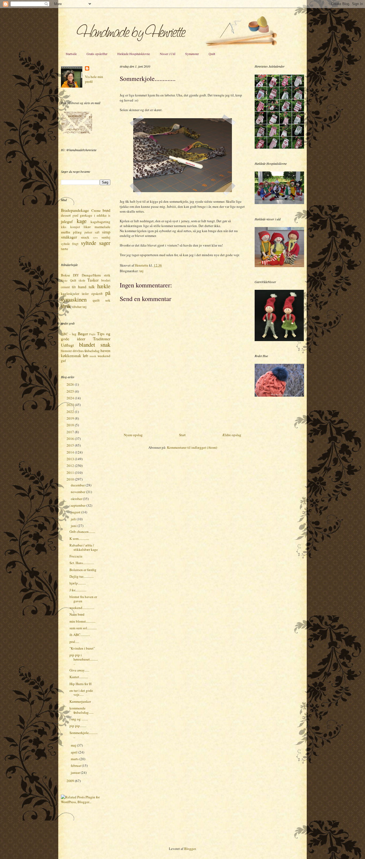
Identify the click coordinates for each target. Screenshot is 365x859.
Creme (96, 210)
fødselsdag (92, 350)
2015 (71, 445)
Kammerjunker (80, 701)
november (78, 491)
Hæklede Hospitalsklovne (133, 54)
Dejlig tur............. (81, 576)
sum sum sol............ (83, 628)
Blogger (190, 848)
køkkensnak (71, 355)
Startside (71, 54)
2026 (71, 384)
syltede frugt (69, 244)
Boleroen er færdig (82, 569)
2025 (71, 391)
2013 (71, 458)
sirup (106, 232)
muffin (65, 232)
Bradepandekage (75, 210)
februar (76, 765)
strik (66, 306)
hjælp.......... (77, 583)
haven (105, 350)
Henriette (142, 265)
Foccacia (75, 556)
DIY (76, 275)
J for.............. (77, 590)
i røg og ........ (78, 719)
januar (76, 772)
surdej (106, 237)
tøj (141, 270)
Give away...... (79, 670)
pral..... (74, 641)
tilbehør (77, 307)
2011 (71, 472)
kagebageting (100, 221)
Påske (64, 280)
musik (93, 356)
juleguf (67, 221)
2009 (71, 780)
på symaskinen (85, 296)
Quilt (212, 54)
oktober (77, 498)
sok (107, 300)
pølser (88, 232)
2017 (71, 432)
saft (97, 232)
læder (85, 294)
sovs (95, 237)
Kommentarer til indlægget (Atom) (192, 447)
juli (74, 519)
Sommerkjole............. (83, 734)
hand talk (86, 286)
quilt (96, 300)
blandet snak (95, 344)
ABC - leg (68, 333)
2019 (71, 418)
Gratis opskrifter (97, 54)
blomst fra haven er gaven (83, 598)
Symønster (192, 54)
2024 (71, 398)
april (74, 752)
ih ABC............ (79, 634)
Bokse (65, 275)
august (76, 512)
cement (65, 287)
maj (74, 745)
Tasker (93, 280)
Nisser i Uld (167, 54)
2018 (71, 425)
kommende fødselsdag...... (81, 710)
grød (75, 215)
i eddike (100, 215)
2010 (71, 479)
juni (74, 525)
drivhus (78, 350)
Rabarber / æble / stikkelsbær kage (83, 547)
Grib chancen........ (82, 531)
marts (75, 758)
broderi (105, 280)
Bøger (83, 333)
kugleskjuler (70, 293)
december (78, 485)
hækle (103, 286)
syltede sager (95, 243)
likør (87, 226)
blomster (66, 351)
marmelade (102, 226)
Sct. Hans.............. (81, 562)
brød (106, 210)
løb (85, 355)
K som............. (79, 538)
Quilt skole (77, 280)
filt (74, 286)
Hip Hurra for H (80, 683)
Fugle (92, 334)
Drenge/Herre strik (96, 275)
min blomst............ (82, 621)
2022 (71, 411)
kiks (63, 227)
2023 (71, 404)
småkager (69, 237)
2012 (71, 465)
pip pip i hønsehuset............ (83, 659)
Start (182, 434)
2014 (71, 452)
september (78, 505)
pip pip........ (77, 725)
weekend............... (81, 607)
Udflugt (67, 345)
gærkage (86, 215)
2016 (71, 438)
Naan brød (76, 614)
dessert (66, 215)
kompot (75, 227)
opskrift (97, 293)
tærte (64, 248)
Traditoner (101, 338)
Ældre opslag (231, 434)
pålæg (77, 232)
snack (85, 237)
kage (82, 221)
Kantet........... (78, 676)
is (109, 215)
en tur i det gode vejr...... (81, 692)
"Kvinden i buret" (82, 648)
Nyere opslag (133, 434)
